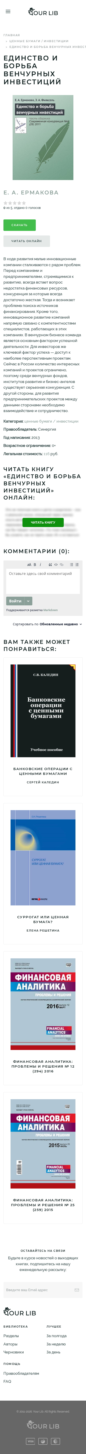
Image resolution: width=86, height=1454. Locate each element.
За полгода (57, 1336)
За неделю (56, 1344)
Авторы (10, 1344)
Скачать (19, 225)
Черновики (13, 1352)
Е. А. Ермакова (31, 192)
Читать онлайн (26, 241)
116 (47, 453)
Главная (11, 35)
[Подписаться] (77, 1290)
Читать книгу (43, 522)
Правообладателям (21, 1373)
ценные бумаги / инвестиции (39, 41)
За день (53, 1352)
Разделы (11, 1336)
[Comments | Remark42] (43, 594)
